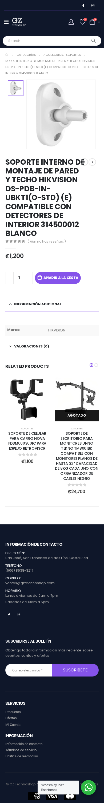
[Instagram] (93, 5)
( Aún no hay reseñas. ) (47, 241)
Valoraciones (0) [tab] (31, 346)
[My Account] (71, 22)
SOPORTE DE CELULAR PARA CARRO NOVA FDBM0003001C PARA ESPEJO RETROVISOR (27, 441)
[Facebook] (83, 5)
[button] (91, 365)
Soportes (27, 428)
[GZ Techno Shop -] (23, 22)
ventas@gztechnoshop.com (30, 583)
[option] (16, 88)
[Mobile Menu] (8, 21)
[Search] (93, 40)
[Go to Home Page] (7, 55)
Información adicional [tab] (38, 304)
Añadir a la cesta (60, 277)
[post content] (27, 399)
